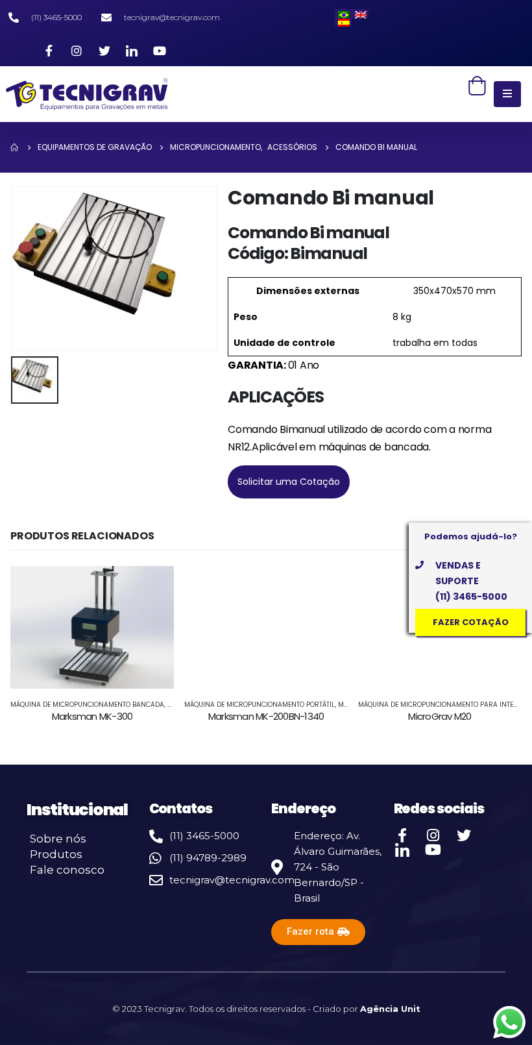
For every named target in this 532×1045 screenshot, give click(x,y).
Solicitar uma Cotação (288, 481)
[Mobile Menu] (507, 94)
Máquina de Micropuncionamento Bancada (87, 704)
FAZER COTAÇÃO (471, 622)
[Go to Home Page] (14, 147)
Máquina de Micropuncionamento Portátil (259, 704)
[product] (92, 627)
